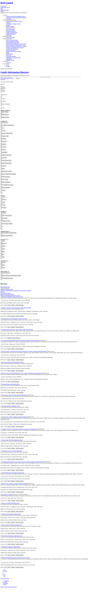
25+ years (3, 204)
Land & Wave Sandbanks (7, 494)
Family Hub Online (9, 37)
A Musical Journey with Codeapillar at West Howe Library (14, 318)
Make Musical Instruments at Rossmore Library (12, 535)
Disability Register (10, 60)
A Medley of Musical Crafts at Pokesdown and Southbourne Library (16, 307)
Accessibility (6, 580)
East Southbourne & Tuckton (7, 184)
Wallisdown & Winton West (6, 133)
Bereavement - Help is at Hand (7, 294)
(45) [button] (10, 110)
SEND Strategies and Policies (12, 42)
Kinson (2, 127)
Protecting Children (10, 30)
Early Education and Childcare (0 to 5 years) (16, 45)
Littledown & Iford (4, 136)
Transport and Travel (10, 50)
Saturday (3, 248)
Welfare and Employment (11, 32)
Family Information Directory (12, 27)
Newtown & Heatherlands (6, 163)
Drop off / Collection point (6, 215)
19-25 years (3, 207)
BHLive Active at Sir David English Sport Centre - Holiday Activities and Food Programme (21, 373)
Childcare (8, 22)
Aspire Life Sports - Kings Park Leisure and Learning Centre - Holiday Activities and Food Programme (24, 351)
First (4, 569)
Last (4, 576)
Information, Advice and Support (13, 57)
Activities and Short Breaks (12, 48)
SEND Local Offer (14, 49)
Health (7, 52)
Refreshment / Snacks (5, 220)
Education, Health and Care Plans (13, 51)
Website (13, 305)
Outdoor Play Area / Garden (6, 223)
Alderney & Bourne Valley (6, 171)
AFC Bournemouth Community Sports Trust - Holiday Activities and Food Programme (20, 340)
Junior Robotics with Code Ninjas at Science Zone (13, 472)
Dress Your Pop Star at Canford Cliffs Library (12, 450)
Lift (1, 226)
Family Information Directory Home (14, 21)
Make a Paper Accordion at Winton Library (11, 514)
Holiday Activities (10, 26)
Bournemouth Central (5, 176)
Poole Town (3, 146)
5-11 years (3, 196)
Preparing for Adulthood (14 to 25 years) (15, 47)
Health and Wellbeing (11, 33)
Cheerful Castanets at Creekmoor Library (11, 406)
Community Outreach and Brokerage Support (16, 17)
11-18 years (3, 199)
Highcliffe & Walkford (5, 187)
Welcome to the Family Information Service (15, 16)
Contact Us (7, 62)
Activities (8, 25)
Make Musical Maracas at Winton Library (11, 546)
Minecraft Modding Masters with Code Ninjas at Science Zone (15, 557)
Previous (5, 571)
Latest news (8, 35)
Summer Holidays (4, 111)
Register (8, 66)
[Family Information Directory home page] (9, 587)
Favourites (3, 79)
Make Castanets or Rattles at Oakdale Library (12, 525)
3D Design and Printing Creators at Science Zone (12, 296)
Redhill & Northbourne (5, 182)
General (14, 16)
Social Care (8, 55)
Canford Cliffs (4, 157)
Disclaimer (5, 583)
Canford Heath (4, 152)
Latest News (9, 18)
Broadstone (3, 138)
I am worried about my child (12, 41)
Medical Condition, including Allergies (8, 232)
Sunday (2, 257)
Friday (2, 254)
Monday (2, 251)
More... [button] (2, 192)
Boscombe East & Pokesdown (7, 125)
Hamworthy (3, 144)
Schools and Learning (11, 31)
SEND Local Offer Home (12, 40)
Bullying (2, 291)
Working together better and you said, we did (16, 43)
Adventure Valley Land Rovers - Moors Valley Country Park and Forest (17, 329)
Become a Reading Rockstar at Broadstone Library (12, 362)
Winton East (3, 165)
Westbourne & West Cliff (6, 155)
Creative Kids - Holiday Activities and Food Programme (14, 416)
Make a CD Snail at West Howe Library (11, 503)
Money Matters (9, 53)
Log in (7, 65)
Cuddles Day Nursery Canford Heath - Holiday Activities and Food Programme (19, 429)
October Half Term (4, 114)
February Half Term (5, 117)
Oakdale (2, 168)
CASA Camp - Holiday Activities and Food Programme (14, 395)
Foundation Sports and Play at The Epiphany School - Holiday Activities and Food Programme (23, 461)
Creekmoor (3, 149)
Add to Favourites (19, 305)
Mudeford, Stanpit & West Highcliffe (8, 174)
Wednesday (3, 243)
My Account (6, 65)
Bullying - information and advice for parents (10, 295)
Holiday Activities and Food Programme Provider (11, 275)
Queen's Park (4, 141)
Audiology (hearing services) (7, 289)
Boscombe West (4, 122)
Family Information (5, 578)
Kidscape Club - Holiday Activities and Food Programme (14, 483)
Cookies (5, 582)
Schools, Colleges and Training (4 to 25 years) (16, 46)
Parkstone (3, 190)
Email (9, 305)
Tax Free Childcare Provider (6, 278)
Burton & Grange (4, 179)
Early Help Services (10, 28)
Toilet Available (4, 218)
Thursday (3, 246)
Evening (2, 267)
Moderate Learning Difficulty (6, 235)
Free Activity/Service (5, 272)
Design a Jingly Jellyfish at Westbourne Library (12, 440)
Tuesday (3, 240)
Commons (3, 130)
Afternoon (3, 262)
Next (4, 574)
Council (7, 2)
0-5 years (3, 202)
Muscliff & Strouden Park (6, 160)
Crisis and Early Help (11, 56)
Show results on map (5, 286)
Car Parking (3, 212)
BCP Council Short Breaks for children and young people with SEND (16, 290)
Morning (2, 264)
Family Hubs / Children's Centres (13, 23)
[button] (44, 82)
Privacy (5, 584)
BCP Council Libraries (6, 293)
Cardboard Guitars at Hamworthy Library (10, 384)
